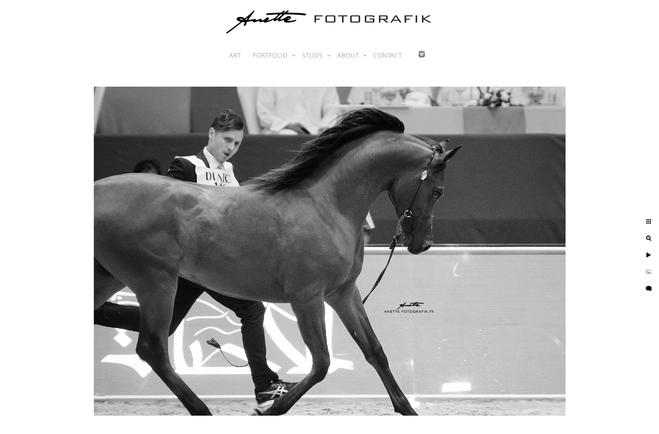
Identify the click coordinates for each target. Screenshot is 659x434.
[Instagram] (421, 54)
